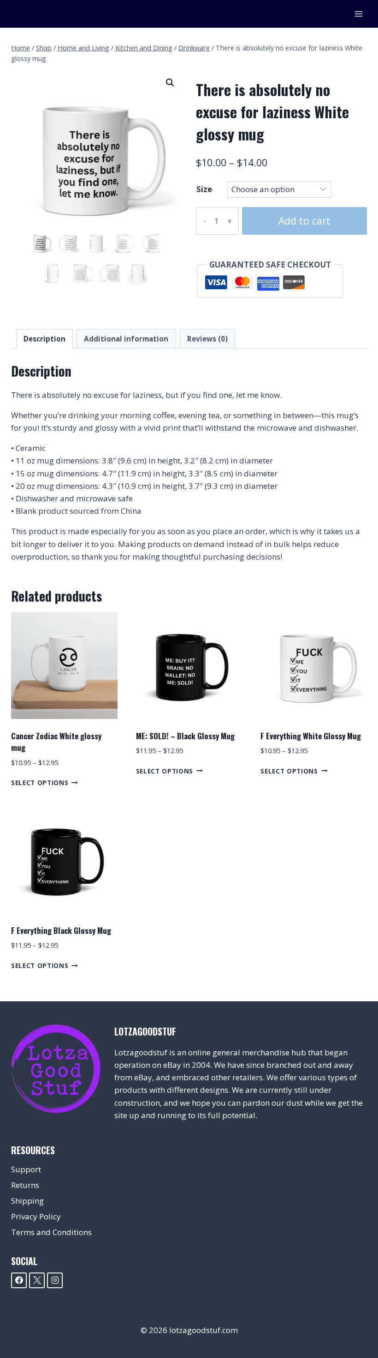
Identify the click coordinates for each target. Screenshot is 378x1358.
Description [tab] (44, 338)
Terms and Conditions (51, 1232)
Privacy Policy (36, 1216)
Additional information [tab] (126, 338)
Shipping (27, 1200)
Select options (40, 782)
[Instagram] (55, 1280)
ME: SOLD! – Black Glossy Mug (185, 736)
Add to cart (304, 220)
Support (26, 1169)
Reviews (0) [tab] (207, 338)
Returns (25, 1185)
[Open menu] (358, 13)
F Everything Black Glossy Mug (61, 930)
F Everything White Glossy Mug (310, 736)
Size (204, 189)
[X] (37, 1280)
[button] (170, 82)
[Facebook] (19, 1280)
